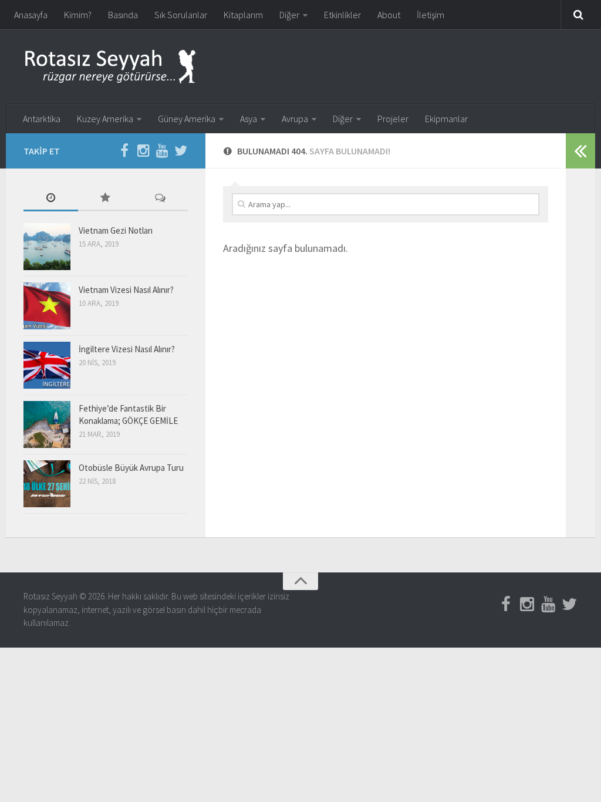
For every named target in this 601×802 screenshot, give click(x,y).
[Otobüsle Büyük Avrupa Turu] (46, 483)
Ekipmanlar (446, 118)
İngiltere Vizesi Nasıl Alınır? (127, 349)
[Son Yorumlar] (160, 198)
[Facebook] (124, 150)
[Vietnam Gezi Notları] (46, 246)
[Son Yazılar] (50, 198)
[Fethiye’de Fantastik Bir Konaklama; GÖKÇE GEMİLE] (46, 424)
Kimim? (78, 15)
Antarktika (41, 118)
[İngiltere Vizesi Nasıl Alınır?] (46, 365)
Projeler (392, 118)
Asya (248, 118)
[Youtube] (162, 150)
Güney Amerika (186, 118)
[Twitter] (181, 150)
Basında (123, 15)
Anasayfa (31, 15)
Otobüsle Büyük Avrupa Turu (131, 467)
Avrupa (295, 118)
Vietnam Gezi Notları (116, 230)
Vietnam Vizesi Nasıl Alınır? (126, 289)
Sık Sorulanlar (180, 15)
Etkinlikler (342, 15)
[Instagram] (143, 150)
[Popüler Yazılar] (105, 198)
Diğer (289, 15)
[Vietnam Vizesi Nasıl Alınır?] (46, 305)
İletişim (430, 15)
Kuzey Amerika (105, 118)
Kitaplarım (243, 15)
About (388, 15)
